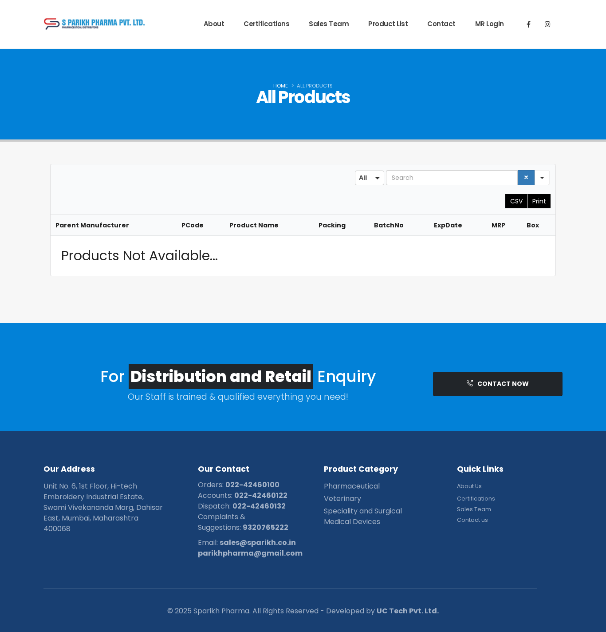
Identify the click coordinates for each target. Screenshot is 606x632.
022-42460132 (259, 506)
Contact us (472, 520)
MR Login (489, 23)
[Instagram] (547, 24)
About (214, 23)
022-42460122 (260, 495)
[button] (369, 178)
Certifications (266, 23)
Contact (441, 23)
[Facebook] (528, 24)
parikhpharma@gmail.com (250, 553)
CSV (516, 201)
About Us (469, 486)
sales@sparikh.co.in (258, 542)
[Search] (526, 177)
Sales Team (329, 23)
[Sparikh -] (70, 24)
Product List (388, 23)
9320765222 (265, 527)
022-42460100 (252, 485)
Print (539, 201)
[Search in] (542, 177)
